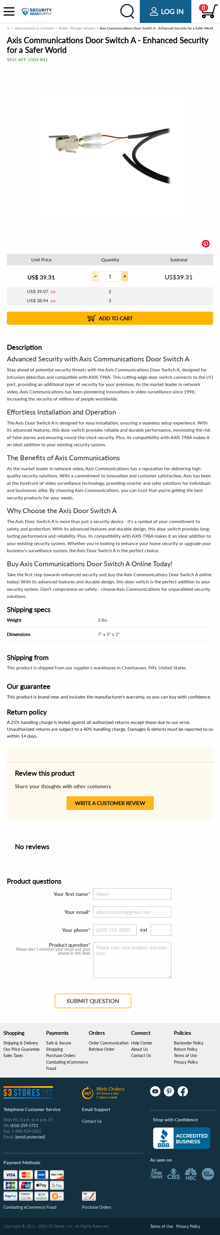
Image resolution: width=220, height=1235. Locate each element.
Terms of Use (185, 1055)
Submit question (93, 1000)
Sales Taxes (13, 1055)
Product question (68, 944)
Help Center (141, 1042)
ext (143, 929)
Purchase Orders (60, 1055)
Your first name (71, 894)
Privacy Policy (186, 1062)
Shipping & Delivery (20, 1042)
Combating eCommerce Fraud (29, 1207)
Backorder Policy (188, 1042)
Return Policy (185, 1049)
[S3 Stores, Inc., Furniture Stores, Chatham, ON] (181, 1138)
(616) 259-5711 (24, 1125)
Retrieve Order (102, 1049)
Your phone (75, 930)
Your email (76, 912)
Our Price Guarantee (21, 1049)
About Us (139, 1049)
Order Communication (109, 1042)
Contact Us (141, 1055)
